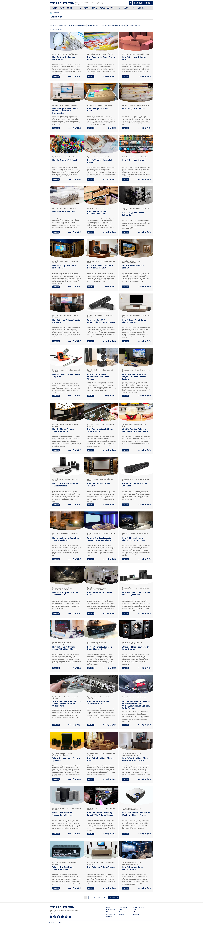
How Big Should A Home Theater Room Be (63, 430)
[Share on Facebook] (73, 77)
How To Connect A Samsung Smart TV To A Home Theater (100, 814)
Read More (56, 77)
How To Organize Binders (63, 211)
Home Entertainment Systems (77, 25)
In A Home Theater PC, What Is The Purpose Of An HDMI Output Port (66, 703)
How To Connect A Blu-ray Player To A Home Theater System (134, 376)
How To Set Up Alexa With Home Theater (64, 266)
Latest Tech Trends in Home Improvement (113, 25)
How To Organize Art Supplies (65, 160)
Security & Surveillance (133, 25)
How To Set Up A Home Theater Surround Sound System (136, 759)
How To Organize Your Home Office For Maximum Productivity (65, 110)
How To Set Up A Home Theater (101, 867)
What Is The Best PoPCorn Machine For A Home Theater (135, 430)
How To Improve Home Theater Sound (132, 868)
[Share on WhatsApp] (80, 77)
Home (51, 12)
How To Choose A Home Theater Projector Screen (133, 539)
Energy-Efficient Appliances (58, 25)
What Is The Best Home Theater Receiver (63, 868)
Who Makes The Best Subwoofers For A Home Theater (98, 376)
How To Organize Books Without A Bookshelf (97, 212)
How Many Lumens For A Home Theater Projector (66, 539)
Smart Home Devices (56, 29)
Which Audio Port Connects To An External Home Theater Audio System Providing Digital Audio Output (136, 704)
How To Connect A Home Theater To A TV (98, 702)
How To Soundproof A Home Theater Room (65, 593)
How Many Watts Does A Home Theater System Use (136, 593)
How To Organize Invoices (133, 108)
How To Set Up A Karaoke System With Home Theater (64, 648)
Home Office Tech (93, 25)
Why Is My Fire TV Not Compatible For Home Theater (101, 321)
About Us (107, 907)
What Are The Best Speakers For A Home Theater (100, 266)
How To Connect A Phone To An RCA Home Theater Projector (136, 814)
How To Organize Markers (134, 160)
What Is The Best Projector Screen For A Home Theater (99, 539)
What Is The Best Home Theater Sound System (63, 814)
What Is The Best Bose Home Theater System (65, 484)
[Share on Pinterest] (78, 77)
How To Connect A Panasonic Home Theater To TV (100, 648)
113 (104, 897)
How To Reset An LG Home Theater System (134, 321)
